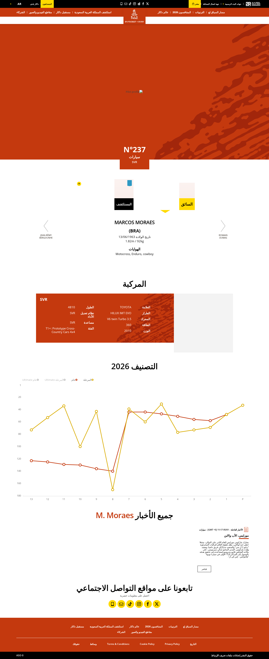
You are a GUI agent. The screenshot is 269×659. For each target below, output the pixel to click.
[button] (18, 4)
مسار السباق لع (191, 626)
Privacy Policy (172, 644)
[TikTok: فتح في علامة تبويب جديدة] (130, 3)
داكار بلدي (34, 4)
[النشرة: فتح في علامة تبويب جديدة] (125, 3)
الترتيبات (199, 12)
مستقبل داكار (63, 12)
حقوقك (76, 644)
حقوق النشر (247, 655)
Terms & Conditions (118, 644)
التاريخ (193, 644)
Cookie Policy (147, 644)
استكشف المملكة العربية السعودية (92, 12)
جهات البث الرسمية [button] (233, 4)
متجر (196, 4)
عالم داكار (134, 626)
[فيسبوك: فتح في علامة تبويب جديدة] (143, 3)
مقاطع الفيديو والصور (40, 12)
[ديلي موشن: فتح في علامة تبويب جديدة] (138, 3)
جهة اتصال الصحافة (211, 4)
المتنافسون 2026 (182, 12)
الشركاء (21, 12)
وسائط (93, 644)
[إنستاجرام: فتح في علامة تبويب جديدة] (134, 3)
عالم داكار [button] (163, 12)
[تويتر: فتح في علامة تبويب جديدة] (147, 3)
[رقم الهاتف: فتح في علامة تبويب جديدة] (121, 3)
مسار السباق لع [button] (216, 12)
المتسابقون (47, 4)
